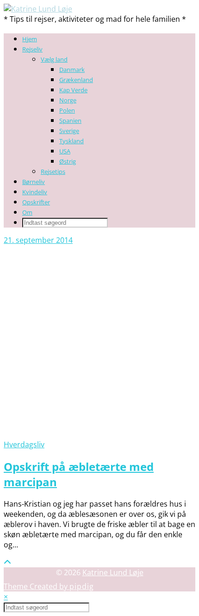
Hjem (29, 39)
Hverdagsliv (24, 444)
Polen (67, 110)
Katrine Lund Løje (112, 572)
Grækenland (76, 80)
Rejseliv (32, 49)
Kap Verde (73, 90)
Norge (67, 100)
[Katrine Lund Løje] (38, 9)
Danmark (72, 69)
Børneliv (33, 182)
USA (64, 151)
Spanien (70, 120)
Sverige (69, 131)
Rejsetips (53, 171)
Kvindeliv (34, 192)
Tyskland (71, 141)
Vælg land (54, 59)
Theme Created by (49, 586)
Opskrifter (36, 202)
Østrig (67, 161)
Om (27, 212)
